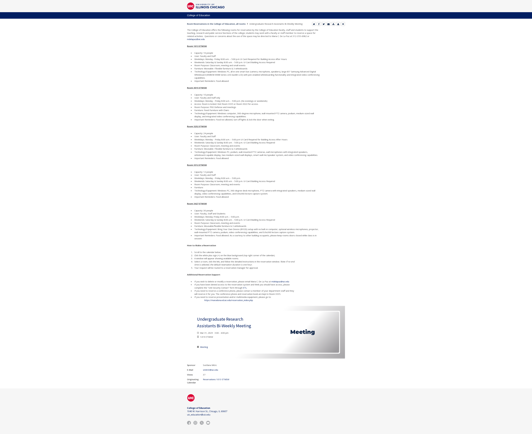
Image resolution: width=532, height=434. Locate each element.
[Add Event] (343, 24)
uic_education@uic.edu (198, 414)
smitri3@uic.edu (210, 369)
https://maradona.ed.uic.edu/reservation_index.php (228, 300)
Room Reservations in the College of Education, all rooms (216, 23)
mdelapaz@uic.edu (196, 39)
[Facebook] (319, 24)
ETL (245, 287)
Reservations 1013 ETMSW (216, 379)
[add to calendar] (333, 24)
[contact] (338, 24)
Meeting (204, 347)
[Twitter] (324, 24)
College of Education (198, 15)
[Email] (328, 24)
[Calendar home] (314, 24)
